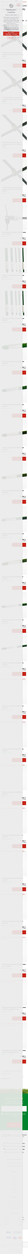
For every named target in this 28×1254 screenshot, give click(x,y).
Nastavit (11, 37)
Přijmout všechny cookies (11, 33)
